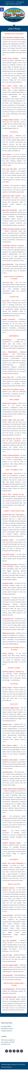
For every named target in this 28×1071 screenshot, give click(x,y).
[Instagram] (14, 1051)
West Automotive (7, 264)
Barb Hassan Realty (9, 745)
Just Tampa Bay (7, 975)
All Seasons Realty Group (10, 708)
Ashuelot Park (6, 724)
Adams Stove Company (9, 403)
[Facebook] (6, 1051)
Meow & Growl (6, 687)
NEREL (4, 816)
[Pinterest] (17, 1051)
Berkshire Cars (7, 136)
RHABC (4, 830)
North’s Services (7, 653)
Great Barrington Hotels (9, 564)
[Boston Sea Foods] (14, 15)
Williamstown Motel (8, 633)
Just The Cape (7, 955)
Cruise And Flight (7, 915)
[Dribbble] (21, 1051)
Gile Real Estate (7, 772)
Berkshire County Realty (10, 760)
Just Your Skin (7, 282)
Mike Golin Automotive (9, 210)
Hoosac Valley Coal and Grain (13, 420)
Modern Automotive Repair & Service (14, 229)
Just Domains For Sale (9, 997)
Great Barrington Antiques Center (13, 37)
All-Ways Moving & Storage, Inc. (13, 671)
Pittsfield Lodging (7, 583)
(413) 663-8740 (10, 2)
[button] (2, 9)
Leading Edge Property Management (14, 789)
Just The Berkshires (9, 940)
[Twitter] (10, 1051)
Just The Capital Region (10, 965)
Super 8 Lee (6, 598)
